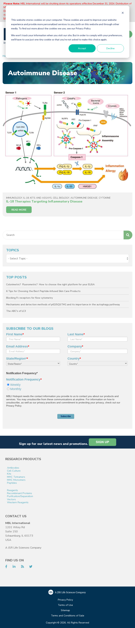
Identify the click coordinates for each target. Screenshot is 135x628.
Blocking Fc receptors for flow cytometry (29, 297)
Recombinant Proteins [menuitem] (19, 493)
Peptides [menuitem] (12, 482)
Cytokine (105, 197)
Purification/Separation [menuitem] (20, 496)
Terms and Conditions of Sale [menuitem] (67, 615)
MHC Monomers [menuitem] (16, 479)
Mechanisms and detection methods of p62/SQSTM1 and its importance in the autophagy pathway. (63, 304)
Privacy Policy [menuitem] (65, 599)
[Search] (128, 235)
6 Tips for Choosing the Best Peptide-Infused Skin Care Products (43, 291)
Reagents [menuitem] (12, 490)
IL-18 (26, 197)
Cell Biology (61, 197)
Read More (18, 209)
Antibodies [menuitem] (13, 467)
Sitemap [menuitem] (65, 610)
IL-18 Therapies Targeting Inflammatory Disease (44, 201)
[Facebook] (6, 567)
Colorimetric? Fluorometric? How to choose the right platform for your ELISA (50, 284)
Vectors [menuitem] (11, 499)
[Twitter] (30, 567)
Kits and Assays (41, 197)
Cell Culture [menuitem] (14, 470)
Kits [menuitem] (9, 473)
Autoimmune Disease (84, 197)
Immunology (14, 197)
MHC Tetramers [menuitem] (16, 476)
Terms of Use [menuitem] (65, 605)
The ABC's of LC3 (16, 311)
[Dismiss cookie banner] (122, 13)
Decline (110, 48)
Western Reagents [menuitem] (17, 502)
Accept (82, 48)
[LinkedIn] (14, 567)
